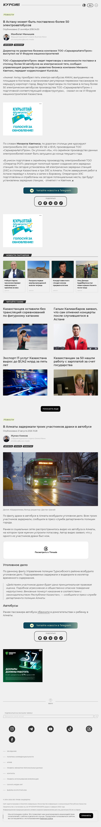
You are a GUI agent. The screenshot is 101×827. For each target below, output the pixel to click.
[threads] (89, 729)
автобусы (8, 45)
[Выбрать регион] (84, 5)
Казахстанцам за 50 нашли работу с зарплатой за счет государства (74, 361)
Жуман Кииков (19, 436)
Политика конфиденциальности (20, 757)
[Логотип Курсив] (11, 4)
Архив (9, 762)
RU (90, 5)
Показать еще (51, 409)
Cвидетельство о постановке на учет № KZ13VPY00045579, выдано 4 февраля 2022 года (34, 807)
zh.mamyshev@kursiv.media (22, 39)
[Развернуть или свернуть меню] (96, 5)
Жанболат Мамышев (22, 34)
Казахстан (28, 446)
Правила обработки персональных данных (25, 768)
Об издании (11, 751)
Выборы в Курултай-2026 (17, 790)
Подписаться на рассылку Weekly (19, 713)
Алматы (18, 446)
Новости (8, 14)
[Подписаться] (96, 716)
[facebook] (12, 739)
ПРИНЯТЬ (86, 815)
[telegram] (31, 729)
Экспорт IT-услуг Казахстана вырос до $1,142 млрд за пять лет (25, 361)
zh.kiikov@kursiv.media (20, 441)
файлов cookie (46, 818)
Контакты (11, 773)
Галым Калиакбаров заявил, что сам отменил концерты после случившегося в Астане (75, 314)
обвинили (43, 612)
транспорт (19, 45)
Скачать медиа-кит (15, 784)
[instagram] (12, 729)
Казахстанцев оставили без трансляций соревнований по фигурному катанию (24, 312)
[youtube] (50, 729)
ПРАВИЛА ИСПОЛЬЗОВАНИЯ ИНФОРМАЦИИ (23, 779)
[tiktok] (70, 729)
